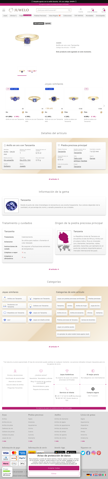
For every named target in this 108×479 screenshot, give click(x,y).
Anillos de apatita (61, 435)
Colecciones (67, 16)
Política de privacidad (15, 472)
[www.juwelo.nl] (96, 475)
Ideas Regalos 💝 (55, 16)
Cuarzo (30, 432)
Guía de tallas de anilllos (15, 385)
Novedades (89, 16)
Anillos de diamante (61, 419)
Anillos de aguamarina (62, 425)
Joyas (5, 16)
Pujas (25, 16)
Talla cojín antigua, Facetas (80, 159)
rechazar (69, 461)
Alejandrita (84, 425)
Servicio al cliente (67, 393)
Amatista (31, 422)
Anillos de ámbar (60, 432)
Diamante (31, 438)
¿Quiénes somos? (41, 375)
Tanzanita (62, 151)
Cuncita (31, 435)
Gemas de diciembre (88, 320)
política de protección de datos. (65, 464)
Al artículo (53, 179)
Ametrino (84, 435)
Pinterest (99, 453)
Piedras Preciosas (40, 16)
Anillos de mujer (81, 306)
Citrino (30, 429)
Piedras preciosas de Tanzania (67, 320)
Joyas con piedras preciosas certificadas (71, 299)
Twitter (83, 453)
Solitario (7, 166)
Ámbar (83, 432)
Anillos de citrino (60, 438)
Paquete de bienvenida (41, 390)
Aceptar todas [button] (54, 468)
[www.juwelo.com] (100, 475)
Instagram (93, 453)
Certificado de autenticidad (15, 378)
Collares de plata (8, 435)
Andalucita (84, 438)
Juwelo (23, 166)
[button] (3, 10)
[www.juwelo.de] (88, 475)
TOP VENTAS (78, 16)
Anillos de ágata (60, 422)
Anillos (70, 306)
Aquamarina (32, 425)
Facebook (88, 453)
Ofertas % (13, 16)
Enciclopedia (100, 16)
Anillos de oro (61, 313)
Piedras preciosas (94, 299)
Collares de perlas (8, 432)
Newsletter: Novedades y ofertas (41, 378)
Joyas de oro (6, 438)
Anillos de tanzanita (76, 313)
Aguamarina (85, 422)
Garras (92, 158)
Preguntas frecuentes (15, 388)
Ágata (30, 419)
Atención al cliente (15, 382)
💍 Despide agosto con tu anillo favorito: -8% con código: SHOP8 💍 (54, 2)
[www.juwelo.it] (104, 475)
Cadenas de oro (7, 429)
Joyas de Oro (95, 306)
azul (59, 166)
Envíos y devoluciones (15, 375)
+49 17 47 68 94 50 (63, 396)
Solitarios (99, 313)
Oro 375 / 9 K (25, 160)
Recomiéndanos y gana (41, 386)
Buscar (69, 10)
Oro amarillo (9, 160)
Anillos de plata (7, 425)
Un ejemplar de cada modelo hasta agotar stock (73, 334)
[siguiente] (104, 106)
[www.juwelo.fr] (92, 475)
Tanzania (77, 166)
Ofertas (89, 313)
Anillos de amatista (61, 429)
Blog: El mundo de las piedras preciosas (41, 382)
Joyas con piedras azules (65, 327)
